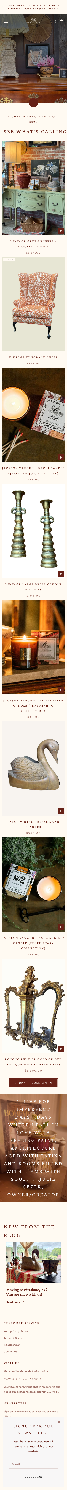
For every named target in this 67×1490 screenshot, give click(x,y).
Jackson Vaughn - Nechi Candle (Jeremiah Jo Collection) (33, 470)
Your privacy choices (16, 1331)
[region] (33, 58)
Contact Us (10, 1351)
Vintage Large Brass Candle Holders (33, 586)
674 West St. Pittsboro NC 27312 (22, 1378)
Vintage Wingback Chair (33, 357)
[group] (33, 58)
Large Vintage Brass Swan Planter (33, 824)
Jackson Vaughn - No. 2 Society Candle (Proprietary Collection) (33, 943)
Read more (13, 1302)
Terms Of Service (14, 1337)
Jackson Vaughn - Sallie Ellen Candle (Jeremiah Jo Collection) (33, 706)
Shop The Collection (33, 1082)
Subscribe (33, 1476)
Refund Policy (12, 1344)
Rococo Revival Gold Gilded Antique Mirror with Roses (33, 1061)
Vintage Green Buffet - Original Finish (33, 244)
